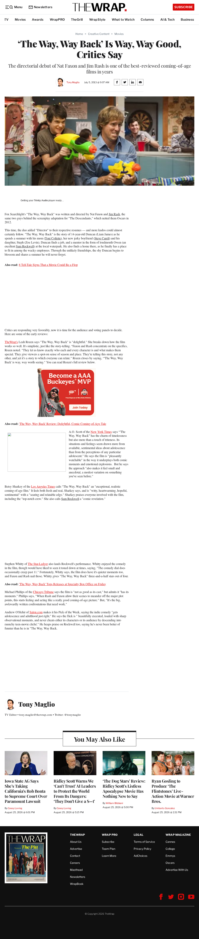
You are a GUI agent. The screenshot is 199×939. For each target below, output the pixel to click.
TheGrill (77, 19)
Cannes (170, 841)
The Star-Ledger (38, 564)
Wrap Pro (110, 834)
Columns (147, 19)
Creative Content (98, 33)
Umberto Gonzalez (165, 808)
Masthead (76, 869)
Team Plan (108, 848)
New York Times (101, 432)
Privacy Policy (142, 848)
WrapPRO (57, 19)
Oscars (170, 862)
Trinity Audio (41, 200)
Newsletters (43, 7)
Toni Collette (53, 238)
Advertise (76, 848)
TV (6, 19)
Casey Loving (15, 808)
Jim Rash (114, 214)
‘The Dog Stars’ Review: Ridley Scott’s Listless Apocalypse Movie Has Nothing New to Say (124, 788)
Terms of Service (144, 841)
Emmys (170, 855)
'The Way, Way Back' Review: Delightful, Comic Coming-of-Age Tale (62, 424)
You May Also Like (99, 739)
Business (187, 19)
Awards (37, 19)
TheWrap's (11, 342)
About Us (75, 841)
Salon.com (36, 612)
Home (79, 33)
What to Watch (123, 19)
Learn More (109, 855)
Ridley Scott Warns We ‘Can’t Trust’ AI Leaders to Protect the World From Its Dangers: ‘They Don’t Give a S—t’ (75, 791)
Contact (75, 855)
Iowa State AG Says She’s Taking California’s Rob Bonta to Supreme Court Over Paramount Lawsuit (26, 791)
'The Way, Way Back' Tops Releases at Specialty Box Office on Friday (62, 584)
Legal (138, 834)
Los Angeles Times (43, 486)
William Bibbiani (114, 803)
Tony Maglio (72, 82)
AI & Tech (167, 19)
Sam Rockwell (25, 246)
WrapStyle (97, 19)
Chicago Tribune (43, 592)
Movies (20, 19)
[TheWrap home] (99, 7)
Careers (75, 862)
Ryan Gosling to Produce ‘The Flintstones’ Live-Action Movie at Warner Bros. (173, 791)
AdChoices (140, 855)
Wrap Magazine (178, 834)
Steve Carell (101, 238)
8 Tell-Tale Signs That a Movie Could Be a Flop (48, 265)
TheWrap (77, 834)
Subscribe (183, 7)
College (170, 848)
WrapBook (76, 883)
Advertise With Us (177, 869)
